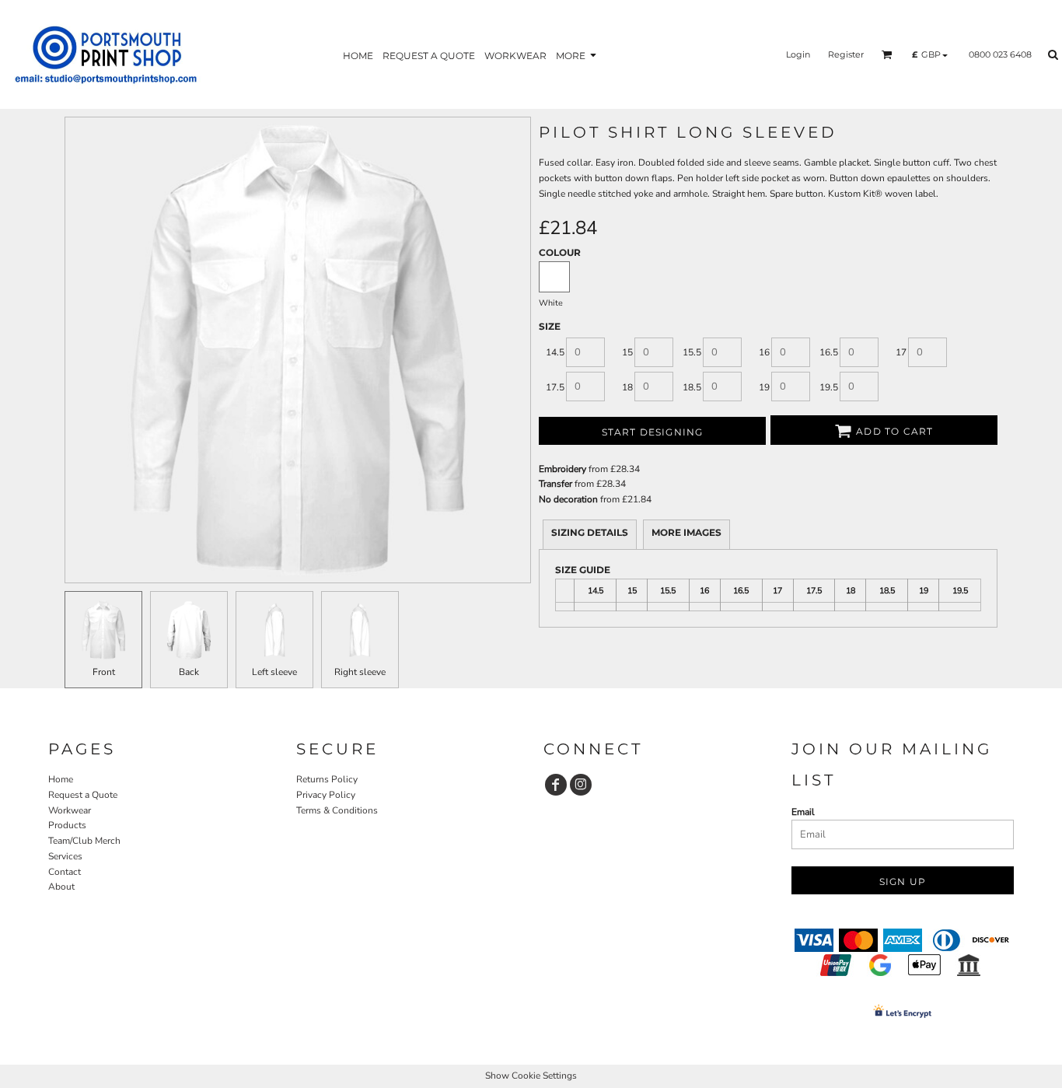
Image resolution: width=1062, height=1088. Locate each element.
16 (764, 352)
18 (627, 387)
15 (627, 352)
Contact (64, 872)
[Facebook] (556, 785)
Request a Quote (82, 795)
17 (901, 352)
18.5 (692, 387)
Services (65, 856)
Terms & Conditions (337, 810)
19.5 (828, 387)
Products (67, 825)
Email (803, 812)
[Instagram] (581, 785)
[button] (887, 54)
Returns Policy (327, 779)
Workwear (69, 810)
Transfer (555, 484)
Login (798, 54)
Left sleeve (274, 672)
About (61, 886)
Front (104, 672)
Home (60, 779)
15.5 (692, 352)
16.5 (828, 352)
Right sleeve (360, 672)
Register (846, 54)
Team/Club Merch (84, 840)
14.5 (555, 352)
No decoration (568, 499)
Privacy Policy (325, 795)
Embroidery (562, 469)
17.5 (555, 387)
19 (764, 387)
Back (189, 672)
